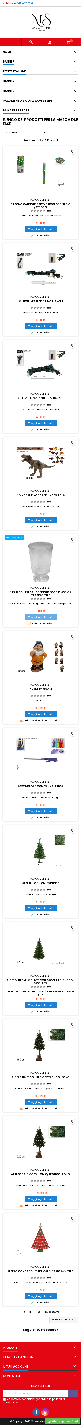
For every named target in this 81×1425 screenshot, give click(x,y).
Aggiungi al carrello (40, 229)
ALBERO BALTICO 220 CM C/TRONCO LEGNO (40, 1174)
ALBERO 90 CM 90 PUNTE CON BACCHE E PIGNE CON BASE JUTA (41, 981)
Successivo (54, 1312)
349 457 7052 (25, 3)
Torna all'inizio (64, 1319)
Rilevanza (26, 132)
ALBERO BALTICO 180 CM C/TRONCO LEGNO (40, 1077)
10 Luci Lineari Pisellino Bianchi (40, 301)
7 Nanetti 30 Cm (40, 689)
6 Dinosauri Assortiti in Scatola (40, 495)
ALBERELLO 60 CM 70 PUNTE (40, 883)
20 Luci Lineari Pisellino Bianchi (40, 398)
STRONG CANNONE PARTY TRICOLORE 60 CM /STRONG (40, 205)
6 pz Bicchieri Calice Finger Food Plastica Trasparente (40, 593)
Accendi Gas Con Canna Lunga (40, 786)
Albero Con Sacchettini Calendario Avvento (40, 1271)
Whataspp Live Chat (64, 1421)
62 (39, 1312)
